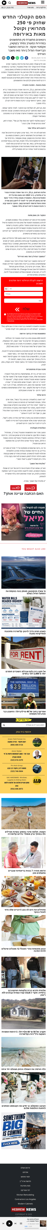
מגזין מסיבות (25, 1185)
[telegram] (22, 58)
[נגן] (9, 1223)
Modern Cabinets (25, 1203)
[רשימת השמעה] (21, 1223)
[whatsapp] (17, 58)
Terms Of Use (11, 321)
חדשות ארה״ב (25, 1181)
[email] (3, 58)
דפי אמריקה (25, 1190)
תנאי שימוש (25, 1176)
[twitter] (13, 58)
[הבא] (15, 1223)
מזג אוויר (30, 7)
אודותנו (25, 1172)
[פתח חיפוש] (9, 2)
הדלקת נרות (41, 7)
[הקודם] (3, 1223)
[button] (6, 289)
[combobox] (23, 725)
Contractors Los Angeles (25, 1199)
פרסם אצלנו (25, 1167)
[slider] (32, 1228)
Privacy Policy (40, 319)
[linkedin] (8, 58)
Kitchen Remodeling (25, 1194)
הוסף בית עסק (23, 731)
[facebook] (26, 58)
